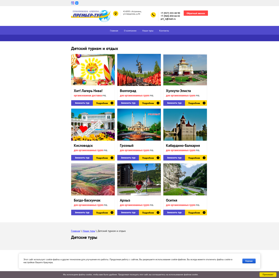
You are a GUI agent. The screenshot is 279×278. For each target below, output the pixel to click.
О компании (130, 30)
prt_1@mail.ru (168, 18)
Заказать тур (82, 103)
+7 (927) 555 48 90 (170, 13)
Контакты (164, 30)
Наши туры (147, 30)
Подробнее (102, 103)
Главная (114, 30)
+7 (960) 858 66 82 (170, 15)
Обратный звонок (196, 13)
